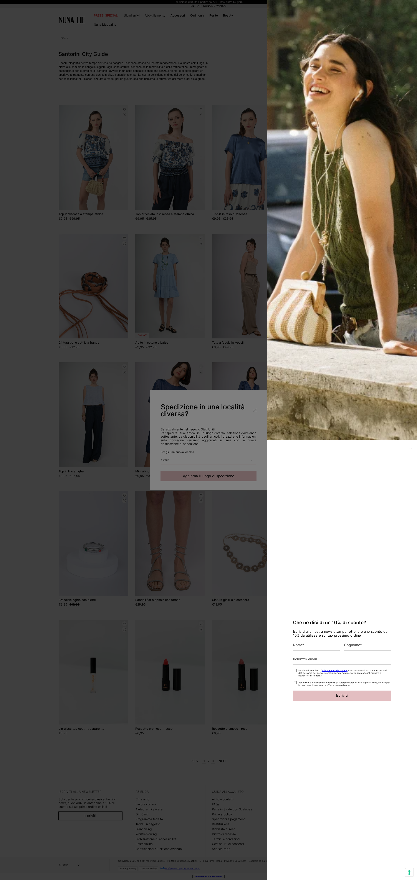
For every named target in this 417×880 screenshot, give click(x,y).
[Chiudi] (410, 447)
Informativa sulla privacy (335, 670)
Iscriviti (342, 695)
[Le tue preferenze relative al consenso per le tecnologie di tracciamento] (409, 872)
